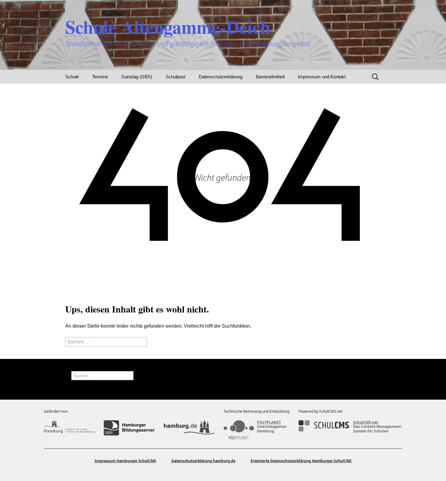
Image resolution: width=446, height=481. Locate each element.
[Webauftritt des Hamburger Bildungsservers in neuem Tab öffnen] (129, 427)
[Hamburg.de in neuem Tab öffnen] (189, 427)
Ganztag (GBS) (136, 76)
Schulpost (175, 76)
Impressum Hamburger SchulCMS (125, 460)
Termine (100, 76)
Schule (72, 76)
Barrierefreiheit (270, 76)
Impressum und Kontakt (322, 76)
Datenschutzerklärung (220, 76)
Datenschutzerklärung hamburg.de (203, 460)
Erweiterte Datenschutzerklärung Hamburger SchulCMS (301, 460)
